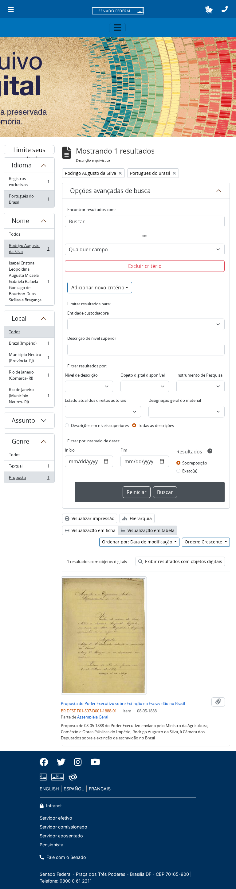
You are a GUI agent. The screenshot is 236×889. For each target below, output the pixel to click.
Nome (20, 221)
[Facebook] (46, 762)
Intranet (53, 805)
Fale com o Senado (65, 857)
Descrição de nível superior (91, 338)
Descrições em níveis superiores (100, 425)
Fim (123, 450)
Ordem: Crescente (204, 542)
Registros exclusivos (29, 181)
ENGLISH (49, 788)
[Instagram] (78, 762)
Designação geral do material (174, 400)
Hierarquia (140, 518)
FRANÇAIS (100, 788)
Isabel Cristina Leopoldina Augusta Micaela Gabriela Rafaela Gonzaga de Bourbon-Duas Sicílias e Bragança (29, 281)
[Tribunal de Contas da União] (71, 777)
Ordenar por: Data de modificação (137, 542)
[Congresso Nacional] (57, 777)
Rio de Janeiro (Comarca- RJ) (29, 375)
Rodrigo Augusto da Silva (29, 248)
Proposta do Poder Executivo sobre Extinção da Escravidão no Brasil (123, 703)
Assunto (23, 420)
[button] (209, 10)
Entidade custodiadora (88, 313)
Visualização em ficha (93, 530)
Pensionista (51, 844)
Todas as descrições (156, 425)
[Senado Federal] (118, 11)
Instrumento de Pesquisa (199, 375)
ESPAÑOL (74, 788)
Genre (20, 441)
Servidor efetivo (56, 817)
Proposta (29, 479)
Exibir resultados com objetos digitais (183, 561)
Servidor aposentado (61, 835)
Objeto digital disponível (142, 375)
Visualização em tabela (150, 530)
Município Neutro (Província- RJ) (29, 357)
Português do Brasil (29, 199)
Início (70, 450)
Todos (14, 234)
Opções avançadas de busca (110, 190)
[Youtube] (93, 762)
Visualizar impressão (92, 518)
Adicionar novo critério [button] (97, 287)
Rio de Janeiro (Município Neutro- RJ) (29, 396)
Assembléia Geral (92, 717)
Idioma (22, 165)
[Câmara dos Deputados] (44, 777)
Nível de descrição (81, 375)
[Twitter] (61, 762)
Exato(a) (189, 471)
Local (19, 318)
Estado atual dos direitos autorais (95, 400)
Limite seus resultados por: (29, 150)
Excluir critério (145, 266)
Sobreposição (194, 463)
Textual (29, 467)
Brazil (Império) (29, 344)
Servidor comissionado (63, 826)
